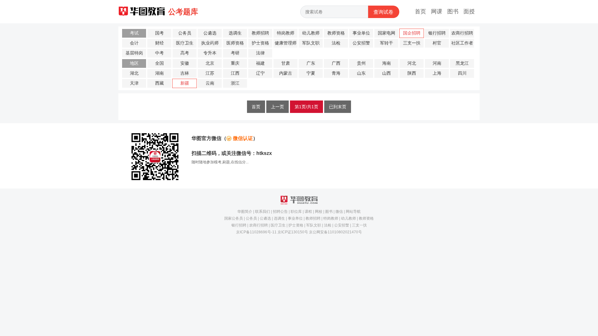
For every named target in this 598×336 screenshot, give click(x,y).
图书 (452, 11)
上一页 (277, 106)
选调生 (235, 33)
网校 (318, 211)
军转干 (386, 43)
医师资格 (235, 43)
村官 (437, 43)
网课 (436, 11)
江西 (235, 73)
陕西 (411, 73)
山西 (386, 73)
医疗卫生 (184, 43)
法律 (260, 53)
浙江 (235, 83)
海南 (386, 63)
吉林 (184, 73)
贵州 (361, 63)
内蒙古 (285, 73)
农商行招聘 (462, 33)
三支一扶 (411, 43)
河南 (437, 63)
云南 (210, 83)
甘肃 (285, 63)
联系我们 (262, 211)
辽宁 (260, 73)
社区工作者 (462, 43)
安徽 (184, 63)
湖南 (159, 73)
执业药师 (210, 43)
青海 (336, 73)
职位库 (296, 211)
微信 (339, 211)
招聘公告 (280, 211)
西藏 (159, 83)
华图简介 (244, 211)
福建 (260, 63)
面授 (469, 11)
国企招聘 (411, 33)
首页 (420, 11)
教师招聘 (260, 33)
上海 (437, 73)
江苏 (210, 73)
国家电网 (386, 33)
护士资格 (260, 43)
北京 (210, 63)
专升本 (209, 53)
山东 (361, 73)
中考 (159, 53)
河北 (411, 63)
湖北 (134, 73)
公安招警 (361, 43)
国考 (159, 33)
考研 (235, 53)
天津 (134, 83)
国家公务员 (233, 218)
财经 (159, 43)
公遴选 (209, 33)
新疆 (184, 83)
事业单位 (361, 33)
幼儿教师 (311, 33)
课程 (308, 211)
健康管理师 (286, 43)
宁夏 (310, 73)
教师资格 (336, 33)
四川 (462, 73)
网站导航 (353, 211)
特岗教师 (285, 33)
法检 (336, 43)
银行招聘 (437, 33)
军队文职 (311, 43)
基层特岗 (134, 53)
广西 (336, 63)
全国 (159, 63)
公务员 (184, 33)
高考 (184, 53)
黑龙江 (462, 63)
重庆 (235, 63)
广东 (310, 63)
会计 (134, 43)
